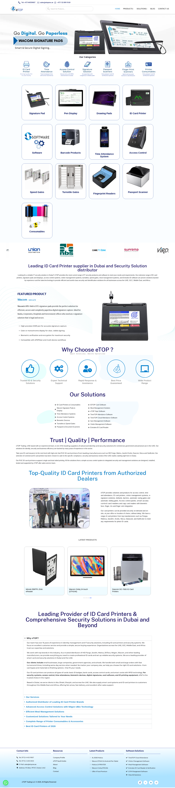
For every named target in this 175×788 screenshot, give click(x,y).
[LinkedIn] (151, 783)
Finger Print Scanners (128, 70)
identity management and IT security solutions (82, 643)
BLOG (152, 9)
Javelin (111, 519)
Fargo (144, 516)
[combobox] (69, 8)
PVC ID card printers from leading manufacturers (81, 453)
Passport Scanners (107, 70)
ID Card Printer (26, 70)
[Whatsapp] (5, 782)
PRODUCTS (128, 9)
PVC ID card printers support (31, 460)
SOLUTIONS (141, 9)
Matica (104, 519)
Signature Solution (87, 70)
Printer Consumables (148, 70)
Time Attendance (46, 70)
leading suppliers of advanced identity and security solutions (89, 446)
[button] (2, 34)
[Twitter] (145, 783)
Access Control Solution (67, 70)
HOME (117, 9)
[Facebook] (140, 783)
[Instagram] (156, 783)
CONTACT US (163, 9)
